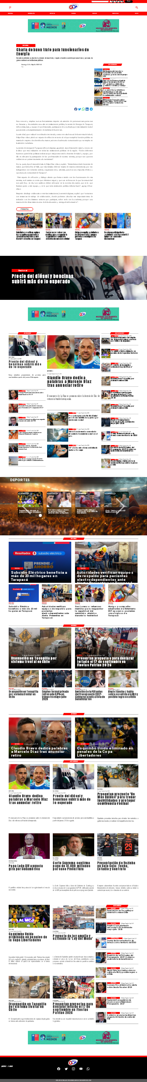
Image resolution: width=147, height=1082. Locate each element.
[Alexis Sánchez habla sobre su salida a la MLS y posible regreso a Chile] (105, 463)
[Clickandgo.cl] (10, 8)
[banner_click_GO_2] (73, 32)
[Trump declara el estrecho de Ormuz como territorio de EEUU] (105, 436)
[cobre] (13, 434)
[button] (24, 209)
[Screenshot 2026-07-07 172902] (98, 92)
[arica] (105, 339)
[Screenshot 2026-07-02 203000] (98, 101)
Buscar (128, 1)
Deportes (23, 493)
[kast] (13, 447)
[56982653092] (88, 1070)
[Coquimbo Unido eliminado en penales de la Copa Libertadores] (105, 353)
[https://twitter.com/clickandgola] (66, 1070)
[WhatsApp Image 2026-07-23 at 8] (98, 82)
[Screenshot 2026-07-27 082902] (98, 72)
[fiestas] (105, 394)
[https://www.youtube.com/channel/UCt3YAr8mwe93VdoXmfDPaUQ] (81, 1070)
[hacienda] (13, 408)
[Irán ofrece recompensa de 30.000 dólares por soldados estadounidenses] (13, 460)
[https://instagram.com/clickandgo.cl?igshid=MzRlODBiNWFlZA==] (73, 1070)
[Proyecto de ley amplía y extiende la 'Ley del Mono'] (105, 367)
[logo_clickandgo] (73, 10)
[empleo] (105, 422)
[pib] (13, 421)
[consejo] (13, 394)
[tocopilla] (105, 381)
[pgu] (105, 449)
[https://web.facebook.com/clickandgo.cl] (59, 1070)
